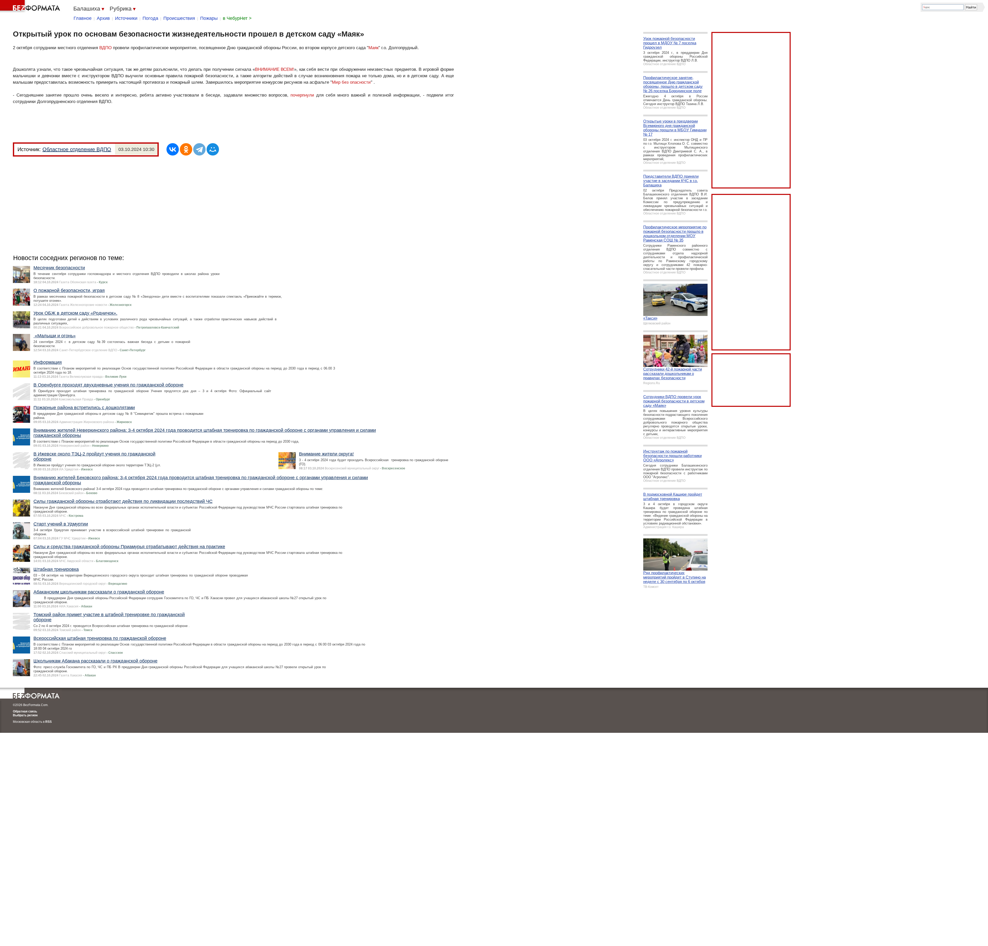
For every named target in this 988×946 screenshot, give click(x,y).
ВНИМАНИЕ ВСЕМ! (274, 69)
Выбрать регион (25, 715)
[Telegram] (199, 149)
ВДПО (105, 47)
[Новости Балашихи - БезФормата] (31, 6)
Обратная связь (25, 711)
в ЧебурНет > (237, 18)
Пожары (209, 18)
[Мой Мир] (213, 149)
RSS (48, 722)
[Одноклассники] (186, 149)
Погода (150, 18)
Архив (103, 18)
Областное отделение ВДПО (76, 149)
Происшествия (179, 18)
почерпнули (302, 95)
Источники (126, 18)
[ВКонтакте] (172, 149)
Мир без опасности (351, 82)
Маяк (373, 47)
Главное (83, 18)
